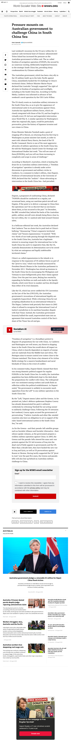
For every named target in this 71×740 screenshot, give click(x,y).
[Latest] (7, 12)
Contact (60, 2)
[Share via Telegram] (5, 69)
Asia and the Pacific (26, 522)
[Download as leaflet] (5, 79)
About (64, 2)
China (36, 522)
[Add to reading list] (5, 89)
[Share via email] (5, 74)
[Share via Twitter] (5, 59)
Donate (65, 16)
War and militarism (46, 522)
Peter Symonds (16, 42)
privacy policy (35, 488)
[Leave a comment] (5, 84)
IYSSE (38, 16)
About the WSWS (47, 16)
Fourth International (10, 16)
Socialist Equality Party (27, 16)
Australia (15, 522)
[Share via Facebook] (5, 55)
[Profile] (69, 3)
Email (17, 473)
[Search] (69, 12)
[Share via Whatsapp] (5, 64)
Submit (35, 496)
